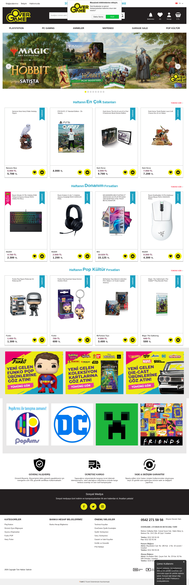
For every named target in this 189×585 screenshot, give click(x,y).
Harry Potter (8, 539)
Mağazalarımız (12, 3)
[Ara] (122, 15)
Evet (112, 17)
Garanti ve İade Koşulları (103, 539)
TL (178, 19)
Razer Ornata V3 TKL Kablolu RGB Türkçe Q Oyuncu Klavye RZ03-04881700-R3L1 (24, 197)
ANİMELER (78, 28)
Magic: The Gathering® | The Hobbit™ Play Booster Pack (158, 280)
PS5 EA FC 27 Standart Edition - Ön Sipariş (70, 112)
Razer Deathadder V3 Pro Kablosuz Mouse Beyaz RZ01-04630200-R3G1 (160, 197)
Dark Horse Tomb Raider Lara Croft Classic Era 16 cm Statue (160, 112)
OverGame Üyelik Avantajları (105, 528)
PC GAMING (48, 28)
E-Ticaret (87, 582)
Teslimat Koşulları (101, 524)
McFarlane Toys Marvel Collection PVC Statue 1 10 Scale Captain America (115, 281)
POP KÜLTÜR (173, 28)
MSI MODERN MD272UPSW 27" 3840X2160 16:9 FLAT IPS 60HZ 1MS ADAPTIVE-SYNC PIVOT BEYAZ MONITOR (114, 198)
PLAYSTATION (16, 28)
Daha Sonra (98, 17)
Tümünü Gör (176, 103)
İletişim (24, 3)
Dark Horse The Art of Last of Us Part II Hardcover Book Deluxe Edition (115, 112)
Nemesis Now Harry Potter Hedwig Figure (24, 112)
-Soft (81, 582)
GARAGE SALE (140, 28)
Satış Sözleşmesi (101, 536)
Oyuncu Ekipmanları (12, 532)
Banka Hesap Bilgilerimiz (58, 524)
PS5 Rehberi (99, 547)
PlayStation (8, 524)
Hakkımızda (34, 3)
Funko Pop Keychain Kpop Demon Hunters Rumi (70, 280)
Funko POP (8, 536)
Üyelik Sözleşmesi (101, 532)
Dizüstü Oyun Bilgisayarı (13, 528)
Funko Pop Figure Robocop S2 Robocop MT (23, 280)
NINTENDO (108, 28)
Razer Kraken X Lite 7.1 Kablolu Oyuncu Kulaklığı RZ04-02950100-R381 (70, 197)
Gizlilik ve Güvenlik (101, 543)
